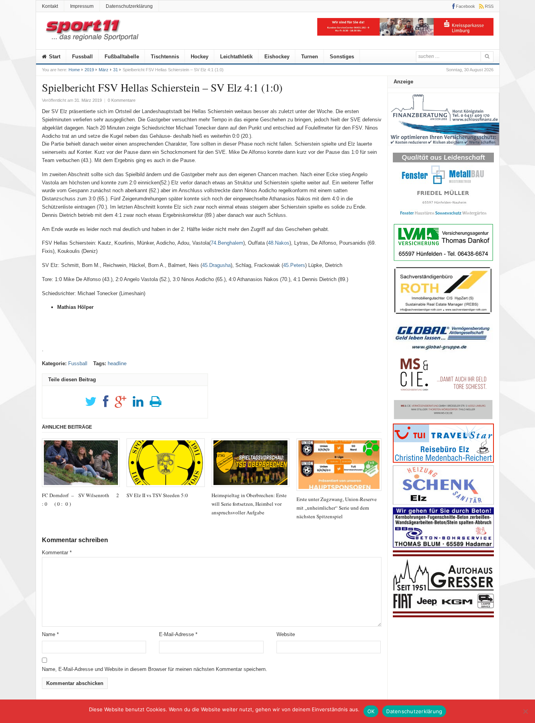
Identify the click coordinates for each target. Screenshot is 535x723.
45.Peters (294, 265)
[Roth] (443, 316)
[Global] (443, 352)
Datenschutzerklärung (129, 6)
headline (117, 363)
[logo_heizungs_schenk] (443, 503)
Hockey (199, 56)
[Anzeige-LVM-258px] (443, 260)
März (103, 69)
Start (53, 56)
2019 (89, 69)
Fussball (82, 56)
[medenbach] (443, 461)
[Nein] (525, 711)
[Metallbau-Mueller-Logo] (443, 218)
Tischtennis (165, 56)
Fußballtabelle (122, 56)
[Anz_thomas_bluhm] (443, 546)
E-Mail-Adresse (178, 634)
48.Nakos (278, 243)
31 (115, 69)
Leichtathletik (236, 56)
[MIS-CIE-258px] (443, 419)
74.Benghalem (227, 243)
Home (74, 69)
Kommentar (57, 552)
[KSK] (405, 34)
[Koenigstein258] (443, 148)
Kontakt (50, 6)
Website (286, 634)
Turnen (309, 56)
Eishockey (276, 56)
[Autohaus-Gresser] (443, 615)
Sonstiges (342, 56)
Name (50, 634)
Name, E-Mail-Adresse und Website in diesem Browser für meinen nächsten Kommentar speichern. (154, 669)
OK (371, 711)
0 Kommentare (122, 100)
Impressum (82, 6)
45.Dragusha (216, 265)
